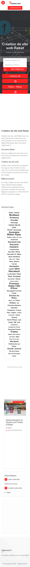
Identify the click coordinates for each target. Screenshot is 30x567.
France (14, 331)
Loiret (11, 269)
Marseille (14, 308)
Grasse (18, 310)
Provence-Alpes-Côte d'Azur (14, 286)
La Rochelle (12, 274)
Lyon (19, 320)
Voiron (17, 315)
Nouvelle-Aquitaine (14, 245)
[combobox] (15, 60)
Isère (17, 268)
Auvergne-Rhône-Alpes (14, 233)
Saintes (17, 213)
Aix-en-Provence (14, 354)
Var (15, 322)
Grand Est (11, 315)
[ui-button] (15, 81)
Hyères (18, 279)
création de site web (10, 484)
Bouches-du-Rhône (14, 296)
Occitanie (16, 276)
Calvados (12, 337)
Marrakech (14, 271)
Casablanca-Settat (14, 327)
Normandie (11, 279)
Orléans (12, 303)
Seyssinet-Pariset (14, 329)
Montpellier (14, 266)
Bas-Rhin (11, 252)
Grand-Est (14, 240)
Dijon (17, 337)
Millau (19, 254)
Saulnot (14, 317)
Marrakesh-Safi (14, 242)
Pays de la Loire (14, 339)
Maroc (10, 300)
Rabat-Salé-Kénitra (14, 334)
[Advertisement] (15, 112)
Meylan (16, 261)
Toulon (9, 237)
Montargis (14, 223)
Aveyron (17, 349)
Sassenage (17, 230)
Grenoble (14, 220)
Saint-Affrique (12, 320)
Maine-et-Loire (17, 237)
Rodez (11, 213)
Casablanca (11, 310)
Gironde (10, 349)
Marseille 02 (11, 254)
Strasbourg (14, 217)
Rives (11, 261)
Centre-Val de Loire (14, 226)
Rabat (19, 274)
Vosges (19, 312)
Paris (10, 276)
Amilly (10, 322)
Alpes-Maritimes (14, 257)
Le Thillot (16, 300)
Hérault (10, 230)
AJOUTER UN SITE (15, 8)
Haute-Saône (14, 281)
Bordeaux (14, 215)
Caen (18, 259)
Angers (13, 313)
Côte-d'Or (12, 259)
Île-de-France (14, 351)
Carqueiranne (14, 249)
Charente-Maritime (14, 305)
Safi (18, 303)
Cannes (14, 264)
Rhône (18, 252)
